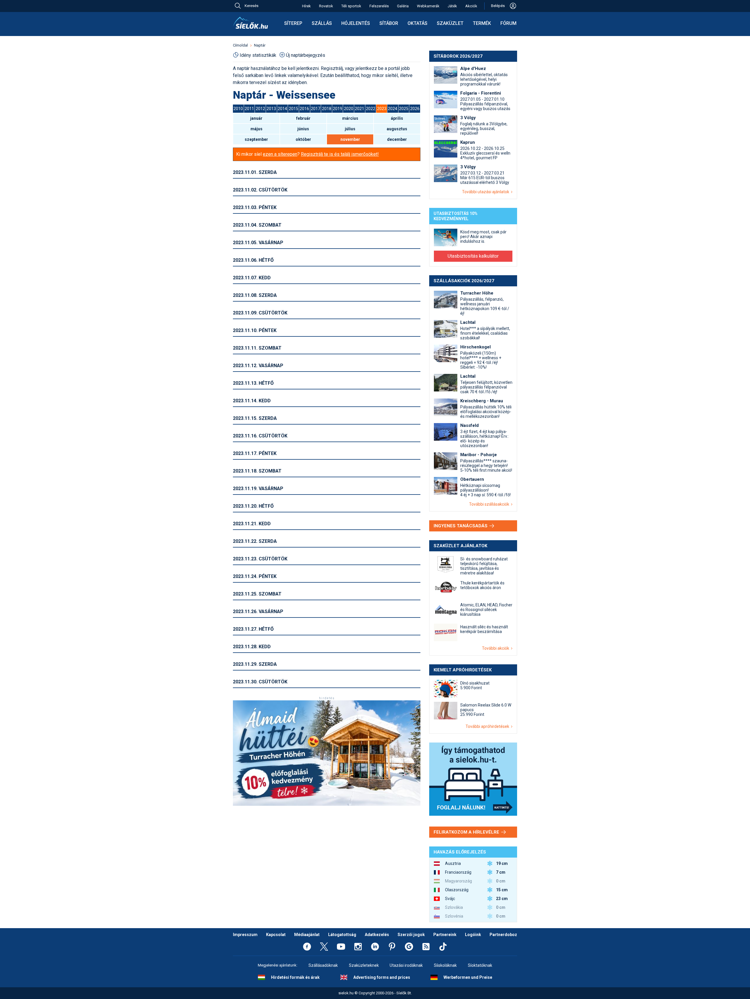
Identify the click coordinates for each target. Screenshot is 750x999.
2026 (415, 108)
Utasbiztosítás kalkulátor (473, 256)
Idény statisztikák (258, 55)
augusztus (397, 128)
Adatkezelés (377, 934)
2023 (381, 108)
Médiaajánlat (307, 934)
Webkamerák (428, 6)
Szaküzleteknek (364, 965)
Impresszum (245, 934)
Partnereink (444, 934)
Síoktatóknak (480, 965)
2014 (282, 108)
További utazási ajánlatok (486, 191)
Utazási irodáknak (406, 965)
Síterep (293, 23)
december (397, 139)
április (397, 118)
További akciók (496, 648)
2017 (315, 108)
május (256, 128)
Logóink (473, 934)
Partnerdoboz (503, 934)
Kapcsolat (276, 934)
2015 (293, 108)
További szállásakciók (490, 504)
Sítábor (388, 23)
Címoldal (240, 45)
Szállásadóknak (323, 965)
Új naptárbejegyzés (305, 55)
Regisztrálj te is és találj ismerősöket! (340, 154)
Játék (452, 6)
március (350, 118)
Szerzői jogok (411, 934)
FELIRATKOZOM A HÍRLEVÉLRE (467, 832)
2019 (337, 108)
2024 (392, 108)
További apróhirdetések (488, 726)
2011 (249, 108)
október (303, 139)
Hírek (306, 6)
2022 (370, 108)
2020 (348, 108)
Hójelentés (355, 23)
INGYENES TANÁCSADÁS (461, 525)
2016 (304, 108)
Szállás (322, 23)
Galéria (403, 6)
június (303, 128)
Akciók (471, 6)
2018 (326, 108)
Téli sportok (351, 6)
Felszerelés (379, 6)
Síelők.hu (250, 23)
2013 (271, 108)
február (303, 118)
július (350, 128)
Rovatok (326, 6)
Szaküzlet (450, 23)
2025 (403, 108)
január (256, 118)
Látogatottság (342, 934)
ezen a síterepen (280, 154)
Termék (482, 23)
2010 (238, 108)
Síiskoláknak (445, 965)
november (350, 139)
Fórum (508, 23)
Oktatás (417, 23)
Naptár (259, 45)
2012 (260, 108)
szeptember (256, 139)
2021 (359, 108)
